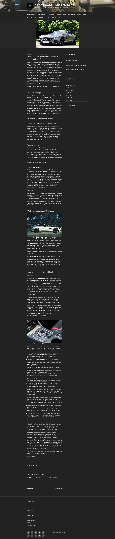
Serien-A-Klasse (41, 75)
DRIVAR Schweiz (69, 90)
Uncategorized (33, 465)
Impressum (61, 17)
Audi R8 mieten (41, 14)
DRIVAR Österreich (70, 87)
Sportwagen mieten (31, 14)
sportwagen (43, 54)
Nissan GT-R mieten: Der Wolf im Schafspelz (75, 69)
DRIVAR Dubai (69, 100)
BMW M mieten (42, 17)
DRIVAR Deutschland (70, 85)
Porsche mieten (71, 14)
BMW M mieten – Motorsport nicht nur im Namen (76, 58)
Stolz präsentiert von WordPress (59, 532)
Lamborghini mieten (61, 14)
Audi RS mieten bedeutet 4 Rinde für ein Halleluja (76, 62)
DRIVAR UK (68, 95)
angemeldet (35, 477)
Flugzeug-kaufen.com (70, 105)
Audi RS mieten (51, 14)
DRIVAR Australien (70, 97)
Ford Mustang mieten (32, 17)
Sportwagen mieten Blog (54, 5)
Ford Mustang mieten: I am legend (73, 60)
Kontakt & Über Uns (52, 17)
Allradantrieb (56, 100)
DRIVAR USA (69, 92)
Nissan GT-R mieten (81, 14)
